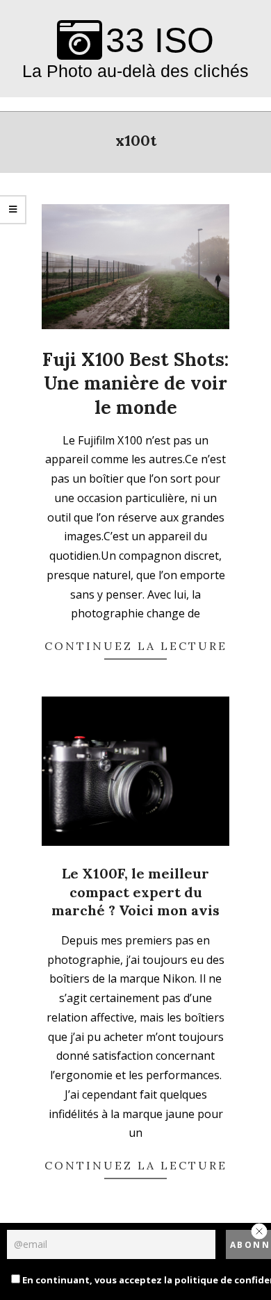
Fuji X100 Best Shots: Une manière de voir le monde (135, 383)
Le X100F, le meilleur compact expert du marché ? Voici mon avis (135, 892)
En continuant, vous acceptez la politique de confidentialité (127, 1280)
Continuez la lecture (135, 646)
